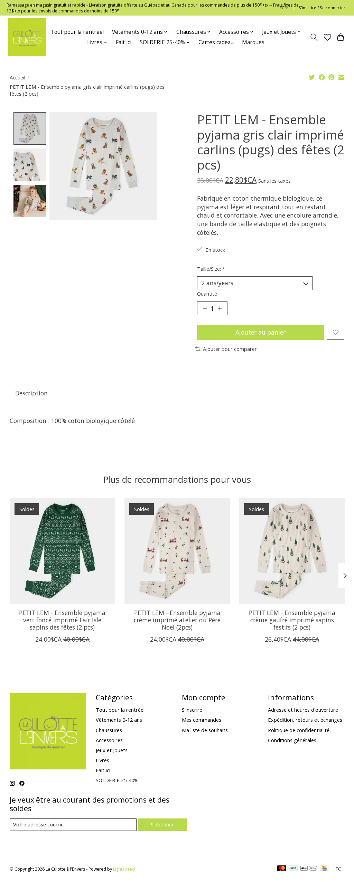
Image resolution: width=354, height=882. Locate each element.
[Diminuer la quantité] (204, 308)
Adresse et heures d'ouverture (303, 709)
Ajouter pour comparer (230, 348)
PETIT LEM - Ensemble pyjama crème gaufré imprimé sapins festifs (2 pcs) (292, 619)
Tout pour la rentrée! (77, 32)
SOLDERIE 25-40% (117, 780)
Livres (102, 760)
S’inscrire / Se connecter (322, 8)
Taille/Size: (211, 268)
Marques (253, 42)
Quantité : (208, 293)
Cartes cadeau (216, 42)
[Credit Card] (324, 868)
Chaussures (109, 730)
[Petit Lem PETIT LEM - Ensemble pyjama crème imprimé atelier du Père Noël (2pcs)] (177, 551)
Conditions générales (292, 740)
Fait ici (123, 42)
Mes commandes (201, 719)
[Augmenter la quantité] (219, 308)
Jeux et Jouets (112, 750)
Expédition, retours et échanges (305, 719)
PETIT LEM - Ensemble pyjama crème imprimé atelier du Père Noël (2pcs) (177, 619)
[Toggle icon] (314, 37)
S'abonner (162, 824)
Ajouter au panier (260, 332)
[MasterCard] (281, 868)
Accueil (17, 77)
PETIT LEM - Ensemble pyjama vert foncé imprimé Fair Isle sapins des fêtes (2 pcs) (62, 619)
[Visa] (293, 868)
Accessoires (109, 740)
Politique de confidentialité (298, 730)
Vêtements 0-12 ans (119, 719)
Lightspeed (124, 869)
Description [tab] (31, 393)
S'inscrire (192, 709)
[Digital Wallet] (308, 868)
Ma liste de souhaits (205, 730)
